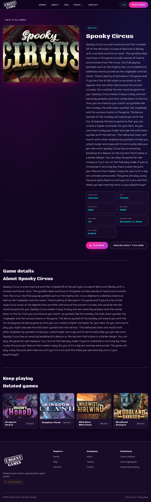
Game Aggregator (128, 461)
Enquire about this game (129, 245)
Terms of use (130, 497)
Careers (90, 461)
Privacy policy (142, 497)
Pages (78, 4)
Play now (97, 245)
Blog (55, 461)
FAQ (66, 4)
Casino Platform (127, 456)
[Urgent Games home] (10, 5)
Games (42, 4)
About (55, 4)
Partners (57, 467)
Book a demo (138, 4)
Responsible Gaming (129, 467)
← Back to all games (14, 20)
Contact (93, 4)
